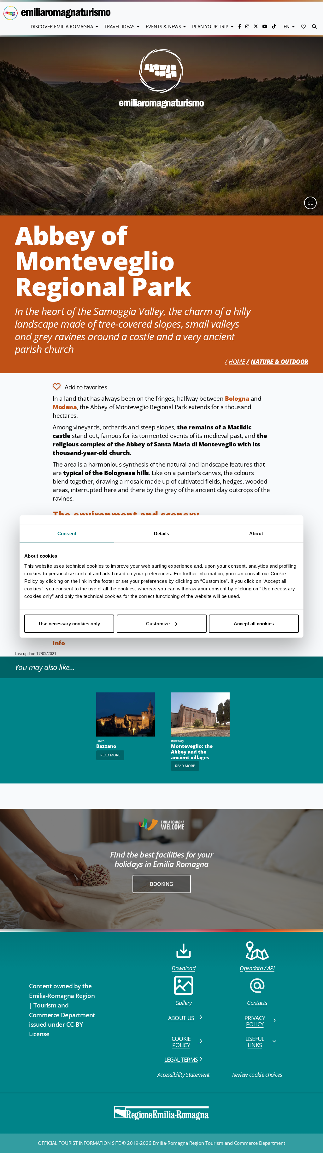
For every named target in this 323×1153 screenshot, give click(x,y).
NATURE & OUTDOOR (279, 362)
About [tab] (256, 533)
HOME (237, 362)
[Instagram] (247, 26)
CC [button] (310, 203)
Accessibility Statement (183, 1074)
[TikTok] (274, 26)
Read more (110, 755)
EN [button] (287, 26)
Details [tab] (161, 533)
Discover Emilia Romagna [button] (62, 26)
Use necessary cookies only (69, 623)
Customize (158, 623)
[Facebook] (240, 26)
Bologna (237, 398)
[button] (303, 26)
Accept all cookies (254, 623)
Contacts (257, 1003)
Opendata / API (257, 968)
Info (59, 643)
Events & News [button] (164, 26)
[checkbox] (80, 386)
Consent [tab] (66, 533)
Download (183, 968)
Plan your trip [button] (211, 26)
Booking (161, 884)
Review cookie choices (257, 1074)
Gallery (183, 1003)
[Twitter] (256, 26)
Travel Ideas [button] (120, 26)
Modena (65, 407)
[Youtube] (265, 26)
